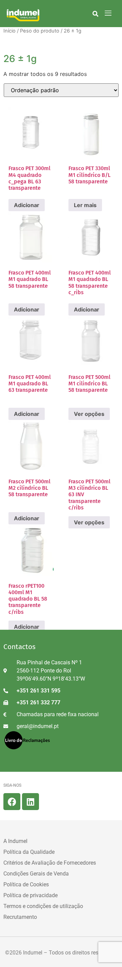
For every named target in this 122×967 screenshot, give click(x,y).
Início (9, 31)
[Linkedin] (30, 801)
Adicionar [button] (26, 205)
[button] (95, 13)
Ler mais (85, 205)
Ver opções (89, 413)
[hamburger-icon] (108, 13)
